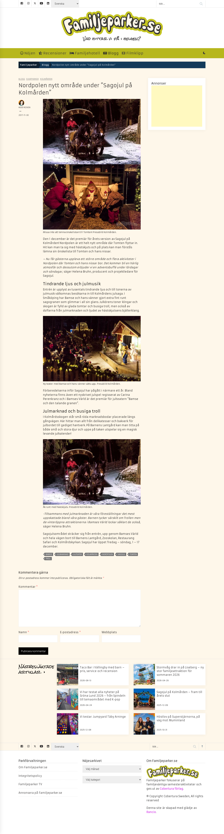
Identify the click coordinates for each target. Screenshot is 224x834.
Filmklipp (134, 53)
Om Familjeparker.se (33, 767)
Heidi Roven (24, 107)
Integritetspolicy (30, 775)
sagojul (121, 554)
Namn (24, 632)
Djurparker (32, 79)
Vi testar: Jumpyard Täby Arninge (103, 716)
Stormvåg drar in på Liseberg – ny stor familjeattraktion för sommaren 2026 (180, 671)
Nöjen (29, 53)
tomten (133, 554)
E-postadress (70, 632)
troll (48, 558)
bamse (49, 554)
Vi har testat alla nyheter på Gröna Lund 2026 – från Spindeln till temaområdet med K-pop (103, 695)
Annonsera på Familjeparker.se (40, 792)
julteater (77, 554)
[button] (204, 53)
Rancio (151, 812)
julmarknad (63, 554)
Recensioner (54, 53)
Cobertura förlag (171, 788)
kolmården (91, 554)
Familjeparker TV (30, 784)
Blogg (113, 53)
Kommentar (28, 586)
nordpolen (107, 554)
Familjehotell (87, 53)
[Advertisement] (176, 106)
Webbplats (109, 632)
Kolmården (46, 79)
